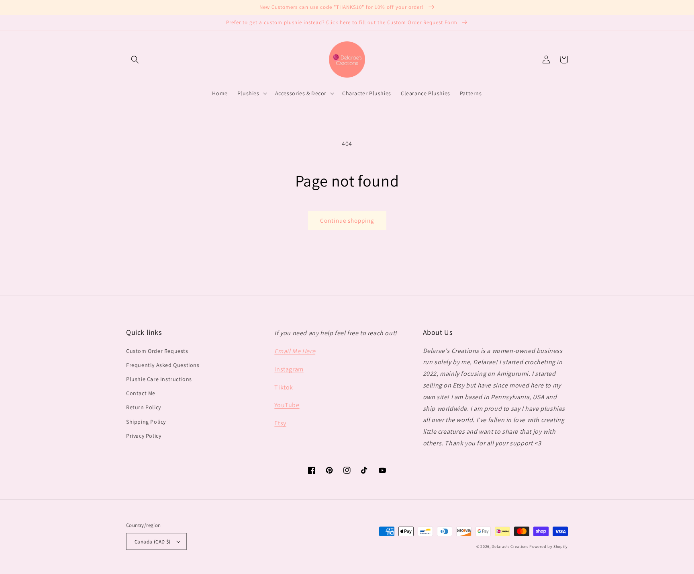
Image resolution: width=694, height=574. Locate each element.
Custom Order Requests (157, 351)
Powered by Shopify (548, 546)
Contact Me (140, 393)
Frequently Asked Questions (163, 365)
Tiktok (283, 387)
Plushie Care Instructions (159, 379)
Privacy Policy (143, 435)
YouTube (286, 405)
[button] (135, 59)
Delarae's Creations (510, 546)
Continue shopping (347, 220)
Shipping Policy (146, 421)
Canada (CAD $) (153, 541)
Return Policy (143, 407)
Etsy (280, 423)
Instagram (288, 369)
